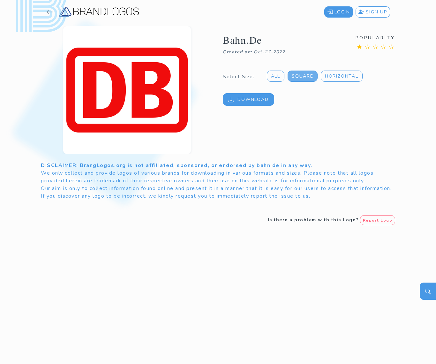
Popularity (375, 38)
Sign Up (375, 12)
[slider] (375, 46)
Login (341, 12)
